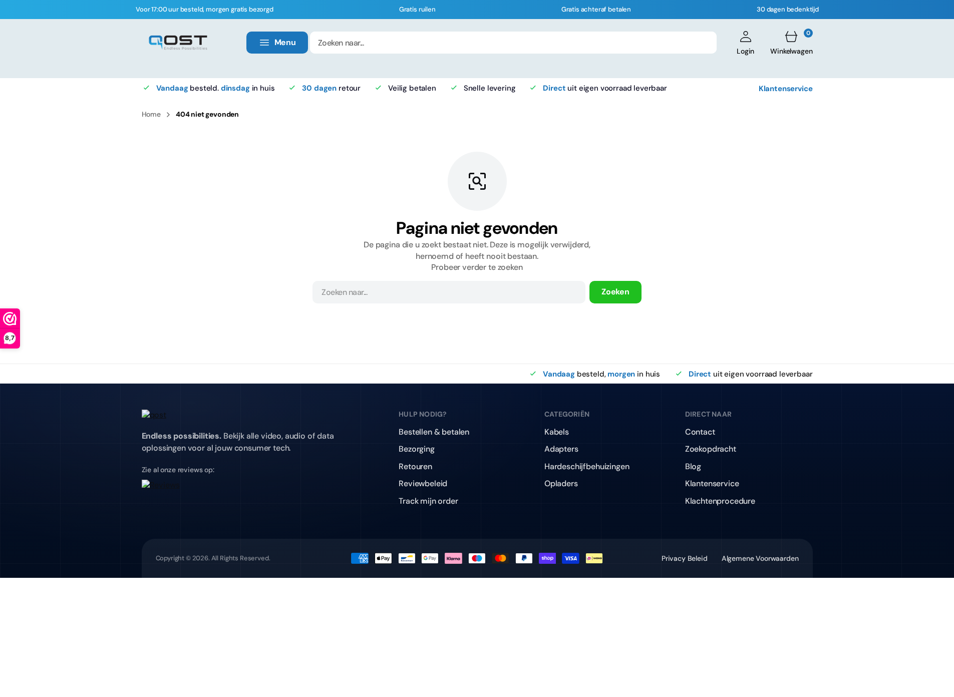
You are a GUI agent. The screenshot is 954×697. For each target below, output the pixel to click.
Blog (693, 466)
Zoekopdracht (710, 449)
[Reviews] (244, 492)
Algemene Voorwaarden (760, 558)
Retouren (415, 466)
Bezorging (417, 449)
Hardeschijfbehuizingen (586, 466)
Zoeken (615, 291)
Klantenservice (786, 88)
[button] (745, 43)
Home (151, 114)
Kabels (556, 432)
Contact (700, 432)
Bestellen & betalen (434, 432)
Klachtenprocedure (720, 501)
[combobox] (513, 43)
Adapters (561, 449)
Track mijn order (428, 501)
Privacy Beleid (685, 558)
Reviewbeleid (423, 483)
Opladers (561, 483)
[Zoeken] (703, 43)
